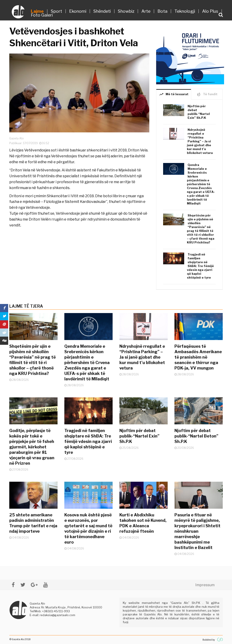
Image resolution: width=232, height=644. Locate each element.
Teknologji (184, 11)
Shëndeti (102, 11)
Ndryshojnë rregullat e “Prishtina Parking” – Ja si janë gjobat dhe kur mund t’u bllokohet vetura (200, 141)
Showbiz (126, 11)
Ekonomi (77, 11)
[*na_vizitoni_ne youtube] (45, 585)
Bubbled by (209, 639)
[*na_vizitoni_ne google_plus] (34, 585)
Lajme (37, 11)
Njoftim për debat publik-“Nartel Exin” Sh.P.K (199, 111)
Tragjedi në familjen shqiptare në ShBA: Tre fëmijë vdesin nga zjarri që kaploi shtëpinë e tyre (200, 266)
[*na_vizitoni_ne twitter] (22, 585)
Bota (162, 11)
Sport (56, 11)
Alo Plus (210, 11)
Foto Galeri (42, 15)
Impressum (205, 585)
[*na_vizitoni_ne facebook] (13, 585)
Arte (145, 11)
